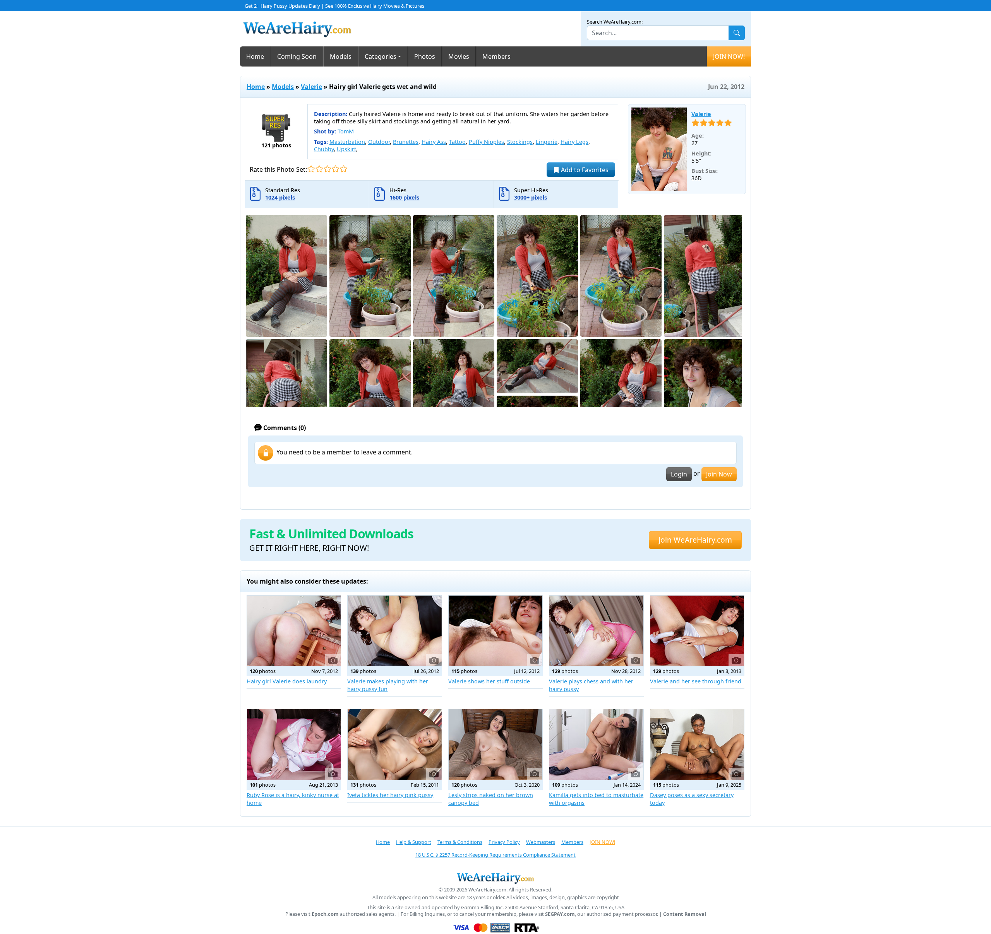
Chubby (324, 149)
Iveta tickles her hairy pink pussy (390, 795)
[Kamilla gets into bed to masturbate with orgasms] (596, 744)
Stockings (520, 141)
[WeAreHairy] (495, 878)
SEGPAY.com (560, 914)
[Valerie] (659, 149)
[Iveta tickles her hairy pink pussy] (394, 744)
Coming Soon (297, 56)
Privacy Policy (504, 841)
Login (679, 474)
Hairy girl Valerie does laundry (287, 681)
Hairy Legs (574, 141)
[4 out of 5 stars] (335, 169)
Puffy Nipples (486, 141)
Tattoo (457, 141)
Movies (458, 56)
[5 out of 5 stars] (343, 169)
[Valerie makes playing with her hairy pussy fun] (394, 630)
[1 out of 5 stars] (311, 169)
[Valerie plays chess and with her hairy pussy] (596, 630)
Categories (380, 56)
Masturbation (347, 141)
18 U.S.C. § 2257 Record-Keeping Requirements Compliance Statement (495, 854)
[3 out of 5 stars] (327, 169)
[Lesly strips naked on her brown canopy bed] (495, 744)
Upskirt (346, 149)
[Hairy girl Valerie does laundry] (294, 630)
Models (340, 56)
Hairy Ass (434, 141)
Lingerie (546, 141)
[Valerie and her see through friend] (697, 630)
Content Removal (684, 914)
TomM (346, 131)
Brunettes (405, 141)
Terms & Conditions (459, 841)
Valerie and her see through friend (695, 681)
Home (255, 56)
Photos (424, 56)
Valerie (311, 86)
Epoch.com (325, 914)
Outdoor (379, 141)
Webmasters (540, 841)
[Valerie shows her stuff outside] (495, 630)
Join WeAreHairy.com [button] (695, 539)
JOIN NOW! (729, 56)
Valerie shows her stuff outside (489, 681)
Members (496, 56)
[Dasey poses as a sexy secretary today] (697, 744)
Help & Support (413, 841)
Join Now (719, 474)
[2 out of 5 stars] (319, 169)
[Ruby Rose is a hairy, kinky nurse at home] (294, 744)
